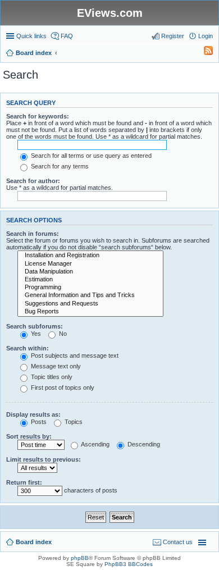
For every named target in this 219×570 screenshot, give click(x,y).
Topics (73, 421)
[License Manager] (90, 264)
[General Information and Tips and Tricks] (90, 295)
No (62, 333)
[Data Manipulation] (90, 272)
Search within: (27, 348)
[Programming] (90, 287)
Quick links (31, 36)
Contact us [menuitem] (178, 542)
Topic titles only (50, 376)
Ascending (95, 444)
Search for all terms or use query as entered (90, 155)
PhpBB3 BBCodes (128, 564)
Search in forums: (32, 233)
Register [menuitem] (172, 36)
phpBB (80, 558)
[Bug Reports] (90, 312)
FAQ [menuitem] (67, 36)
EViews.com (110, 13)
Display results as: (33, 414)
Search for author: (33, 180)
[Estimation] (90, 280)
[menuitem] (203, 53)
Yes (35, 333)
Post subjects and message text (73, 355)
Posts (38, 421)
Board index (34, 542)
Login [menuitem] (205, 36)
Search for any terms (59, 166)
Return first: (24, 482)
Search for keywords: (37, 116)
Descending (143, 444)
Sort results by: (29, 436)
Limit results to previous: (43, 459)
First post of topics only (61, 387)
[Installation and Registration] (90, 255)
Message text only (55, 366)
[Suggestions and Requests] (90, 304)
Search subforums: (34, 326)
